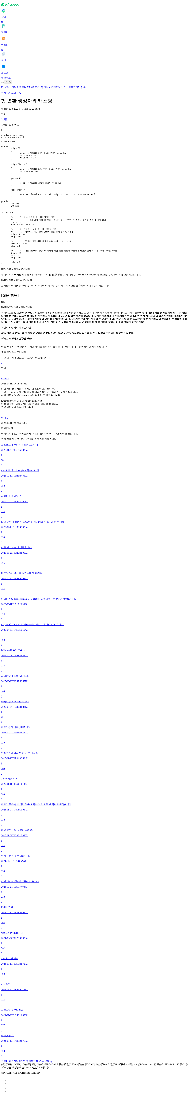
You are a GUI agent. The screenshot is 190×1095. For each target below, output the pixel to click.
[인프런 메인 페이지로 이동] (95, 4)
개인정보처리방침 (18, 1061)
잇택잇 (4, 119)
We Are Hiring (45, 1061)
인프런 (4, 1061)
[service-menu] (2, 82)
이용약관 (33, 1061)
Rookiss (5, 378)
